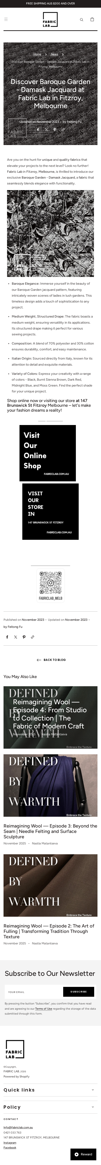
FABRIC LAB (11, 1071)
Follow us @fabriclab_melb (50, 564)
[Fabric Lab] (47, 480)
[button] (6, 19)
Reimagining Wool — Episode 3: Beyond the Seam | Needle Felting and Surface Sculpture (50, 831)
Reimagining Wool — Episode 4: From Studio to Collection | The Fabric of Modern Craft (50, 714)
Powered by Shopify (16, 1076)
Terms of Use (43, 1008)
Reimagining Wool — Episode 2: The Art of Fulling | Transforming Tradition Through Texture (49, 931)
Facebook (10, 1147)
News (54, 54)
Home (37, 54)
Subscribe (78, 991)
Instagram (10, 1142)
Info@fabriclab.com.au (18, 1127)
